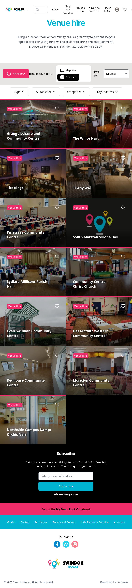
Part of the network (66, 509)
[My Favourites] (124, 9)
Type (17, 92)
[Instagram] (75, 544)
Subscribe (66, 486)
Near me (18, 74)
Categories (74, 92)
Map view (71, 70)
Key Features (105, 92)
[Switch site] (27, 10)
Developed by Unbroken (114, 582)
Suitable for (43, 92)
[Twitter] (66, 544)
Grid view (71, 77)
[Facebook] (57, 544)
